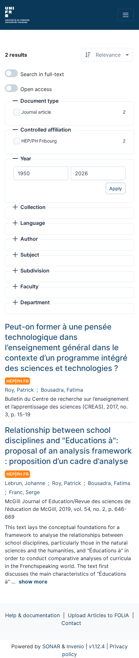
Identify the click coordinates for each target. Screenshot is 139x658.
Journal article (36, 112)
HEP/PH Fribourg (39, 141)
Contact (71, 623)
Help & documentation (32, 615)
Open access (36, 89)
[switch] (11, 73)
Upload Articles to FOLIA (98, 615)
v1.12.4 (97, 646)
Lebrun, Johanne (25, 483)
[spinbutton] (41, 173)
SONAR (51, 646)
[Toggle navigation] (125, 15)
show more (33, 581)
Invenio (75, 646)
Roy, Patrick (19, 390)
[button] (35, 101)
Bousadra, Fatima (62, 390)
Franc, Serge (24, 492)
